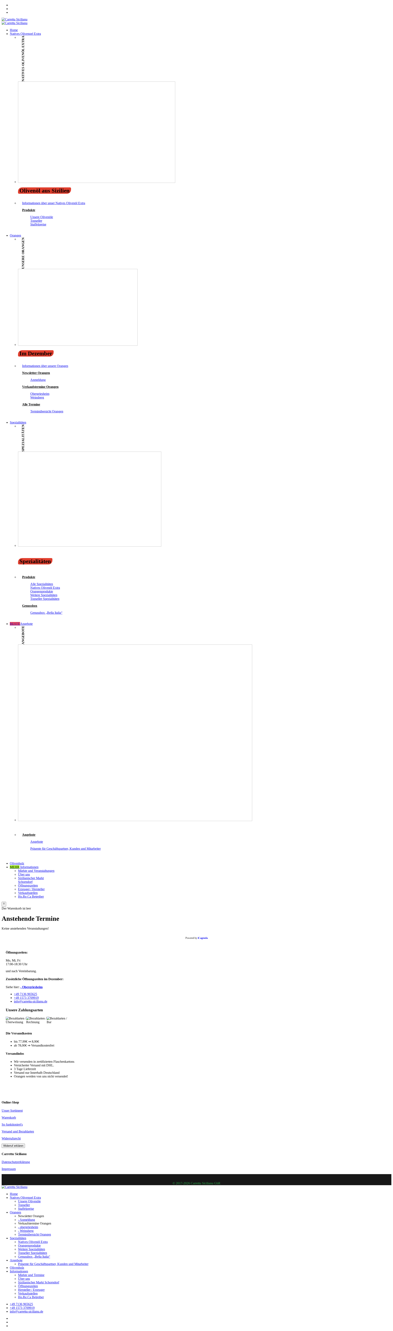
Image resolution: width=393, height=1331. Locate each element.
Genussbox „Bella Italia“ (46, 612)
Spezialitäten (18, 422)
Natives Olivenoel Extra (25, 33)
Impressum (9, 1169)
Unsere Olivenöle (41, 217)
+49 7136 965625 (25, 994)
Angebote (21, 623)
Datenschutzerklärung (16, 1162)
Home (14, 30)
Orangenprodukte (41, 591)
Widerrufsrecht (11, 1138)
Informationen (24, 867)
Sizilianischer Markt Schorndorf (31, 880)
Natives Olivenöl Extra (45, 587)
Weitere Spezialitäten (43, 595)
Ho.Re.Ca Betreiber (31, 896)
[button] (4, 904)
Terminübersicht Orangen (46, 411)
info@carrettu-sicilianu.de (30, 1001)
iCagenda (203, 938)
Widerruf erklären (13, 1145)
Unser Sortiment (12, 1110)
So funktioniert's (12, 1124)
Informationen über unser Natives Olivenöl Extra (53, 203)
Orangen (15, 235)
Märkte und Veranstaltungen (36, 870)
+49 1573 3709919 (26, 997)
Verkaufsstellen (28, 893)
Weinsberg (37, 397)
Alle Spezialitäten (41, 584)
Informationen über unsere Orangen (45, 366)
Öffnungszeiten (28, 885)
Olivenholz (17, 863)
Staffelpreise (38, 224)
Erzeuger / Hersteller (31, 889)
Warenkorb (9, 1117)
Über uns (24, 874)
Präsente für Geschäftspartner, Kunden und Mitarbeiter (65, 848)
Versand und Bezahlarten (18, 1131)
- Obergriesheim (31, 987)
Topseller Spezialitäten (44, 598)
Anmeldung (38, 380)
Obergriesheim (39, 393)
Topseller (36, 220)
